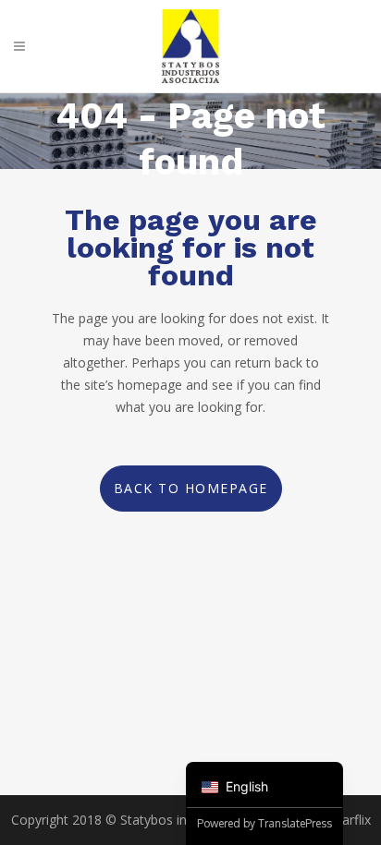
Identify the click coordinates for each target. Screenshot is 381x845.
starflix (351, 819)
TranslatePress (295, 823)
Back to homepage (191, 488)
